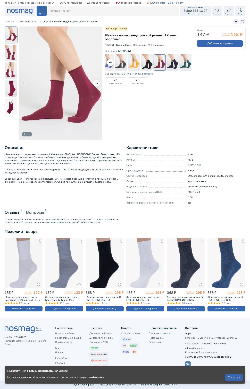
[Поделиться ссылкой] (236, 21)
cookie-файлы (96, 377)
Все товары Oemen (116, 28)
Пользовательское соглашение (118, 384)
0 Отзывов (139, 45)
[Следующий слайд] (96, 83)
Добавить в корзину (220, 43)
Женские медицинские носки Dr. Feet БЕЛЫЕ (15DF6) (144, 298)
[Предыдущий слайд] (24, 83)
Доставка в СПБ (98, 342)
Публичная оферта (84, 384)
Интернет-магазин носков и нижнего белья (29, 2)
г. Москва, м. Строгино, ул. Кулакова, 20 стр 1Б (211, 337)
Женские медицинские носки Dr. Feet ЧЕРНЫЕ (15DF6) (104, 298)
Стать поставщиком (71, 2)
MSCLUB (60, 362)
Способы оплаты (130, 333)
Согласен (234, 377)
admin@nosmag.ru (195, 348)
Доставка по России (98, 2)
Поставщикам (156, 337)
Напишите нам (209, 352)
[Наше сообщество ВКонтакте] (188, 364)
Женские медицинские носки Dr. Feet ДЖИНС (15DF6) (225, 298)
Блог (58, 348)
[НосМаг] (20, 11)
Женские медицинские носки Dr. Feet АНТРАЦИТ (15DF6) (185, 298)
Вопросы (35, 212)
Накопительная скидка (68, 337)
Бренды (59, 352)
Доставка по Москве (101, 337)
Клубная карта (63, 342)
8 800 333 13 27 (194, 343)
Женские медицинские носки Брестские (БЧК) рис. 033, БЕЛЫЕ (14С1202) (23, 298)
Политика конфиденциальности (159, 384)
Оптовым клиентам (159, 333)
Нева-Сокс (61, 358)
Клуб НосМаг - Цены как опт (167, 2)
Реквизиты (155, 342)
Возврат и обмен (64, 333)
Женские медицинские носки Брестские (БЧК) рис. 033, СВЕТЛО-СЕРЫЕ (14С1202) (61, 298)
